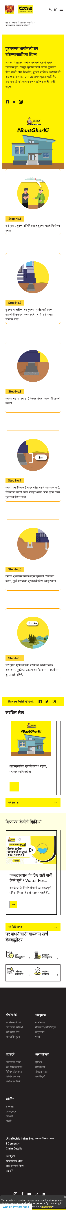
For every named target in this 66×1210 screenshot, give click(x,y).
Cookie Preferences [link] (16, 1207)
